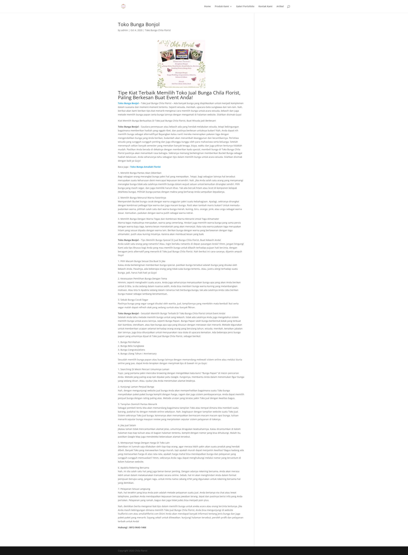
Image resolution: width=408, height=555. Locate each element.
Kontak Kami (265, 6)
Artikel (280, 6)
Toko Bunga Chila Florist (158, 30)
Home (207, 6)
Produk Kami (222, 6)
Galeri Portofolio (245, 6)
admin (124, 30)
